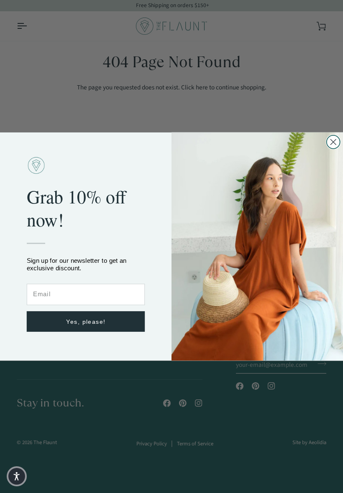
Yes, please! (86, 321)
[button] (17, 476)
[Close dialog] (333, 142)
